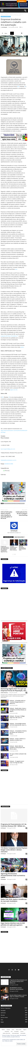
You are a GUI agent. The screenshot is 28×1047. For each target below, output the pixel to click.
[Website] (15, 970)
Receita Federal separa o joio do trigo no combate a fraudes (18, 995)
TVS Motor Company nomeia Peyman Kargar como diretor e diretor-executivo (13, 548)
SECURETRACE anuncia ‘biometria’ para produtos (16, 988)
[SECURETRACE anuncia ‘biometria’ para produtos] (5, 990)
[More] (21, 33)
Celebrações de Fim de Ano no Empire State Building (21, 513)
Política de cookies (9, 1041)
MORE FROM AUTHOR (19, 537)
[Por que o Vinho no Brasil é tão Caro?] (5, 756)
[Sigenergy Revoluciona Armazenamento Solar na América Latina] (23, 542)
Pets (12, 1031)
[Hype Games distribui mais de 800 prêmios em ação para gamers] (14, 915)
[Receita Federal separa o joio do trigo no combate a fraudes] (5, 997)
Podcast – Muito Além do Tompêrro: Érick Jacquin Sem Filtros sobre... (17, 747)
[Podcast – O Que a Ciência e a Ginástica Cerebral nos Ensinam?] (5, 741)
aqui (16, 269)
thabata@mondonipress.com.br (8, 460)
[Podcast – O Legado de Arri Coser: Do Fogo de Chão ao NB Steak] (5, 763)
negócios (6, 503)
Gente (13, 1029)
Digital (2, 1022)
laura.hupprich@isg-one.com (8, 449)
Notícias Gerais (4, 1017)
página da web (13, 389)
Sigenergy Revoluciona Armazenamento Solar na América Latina (22, 548)
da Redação (4, 27)
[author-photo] (14, 525)
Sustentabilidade (15, 1033)
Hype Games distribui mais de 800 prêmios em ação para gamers (13, 924)
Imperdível (7, 1031)
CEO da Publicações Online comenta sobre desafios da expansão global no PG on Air (6, 515)
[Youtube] (18, 970)
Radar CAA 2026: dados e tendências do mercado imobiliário (14, 900)
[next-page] (15, 554)
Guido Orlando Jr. (4, 692)
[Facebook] (9, 970)
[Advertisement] (14, 606)
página (22, 347)
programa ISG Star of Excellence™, (9, 336)
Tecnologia (21, 503)
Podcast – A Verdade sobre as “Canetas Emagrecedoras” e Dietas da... (17, 702)
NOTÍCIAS (3, 1012)
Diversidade (23, 1033)
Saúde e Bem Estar (6, 1033)
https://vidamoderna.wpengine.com (14, 532)
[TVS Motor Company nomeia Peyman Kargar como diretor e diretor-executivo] (14, 542)
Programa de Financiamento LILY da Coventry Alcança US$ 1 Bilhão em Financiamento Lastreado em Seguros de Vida (5, 549)
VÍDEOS (3, 1029)
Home (2, 13)
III (25, 86)
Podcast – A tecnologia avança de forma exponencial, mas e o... (18, 724)
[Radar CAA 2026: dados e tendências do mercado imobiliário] (14, 891)
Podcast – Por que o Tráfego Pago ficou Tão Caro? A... (17, 716)
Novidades (6, 13)
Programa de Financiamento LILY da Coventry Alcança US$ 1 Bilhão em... (13, 825)
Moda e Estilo (18, 1029)
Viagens (24, 1029)
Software (16, 503)
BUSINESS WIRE (9, 463)
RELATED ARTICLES (8, 537)
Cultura (21, 1031)
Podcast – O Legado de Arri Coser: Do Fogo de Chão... (17, 761)
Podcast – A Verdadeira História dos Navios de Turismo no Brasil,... (18, 732)
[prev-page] (13, 554)
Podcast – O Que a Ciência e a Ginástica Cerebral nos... (17, 739)
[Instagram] (12, 970)
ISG (18, 86)
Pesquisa (11, 503)
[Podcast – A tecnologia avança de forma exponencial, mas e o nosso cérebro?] (5, 726)
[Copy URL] (15, 33)
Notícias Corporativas (14, 13)
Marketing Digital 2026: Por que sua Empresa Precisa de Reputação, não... (14, 690)
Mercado (3, 1015)
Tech (2, 1019)
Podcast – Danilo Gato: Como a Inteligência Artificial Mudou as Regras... (18, 710)
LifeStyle (8, 1029)
